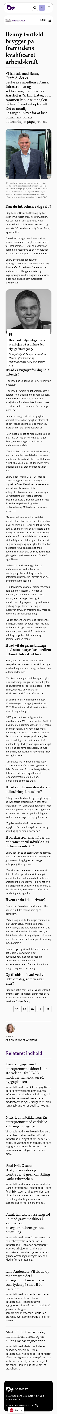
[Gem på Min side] (16, 1009)
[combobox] (16, 1410)
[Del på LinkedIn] (32, 1009)
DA (16, 1410)
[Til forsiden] (11, 7)
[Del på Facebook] (40, 1009)
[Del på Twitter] (48, 1009)
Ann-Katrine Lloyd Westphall (21, 1039)
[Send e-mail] (24, 1009)
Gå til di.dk (21, 1389)
